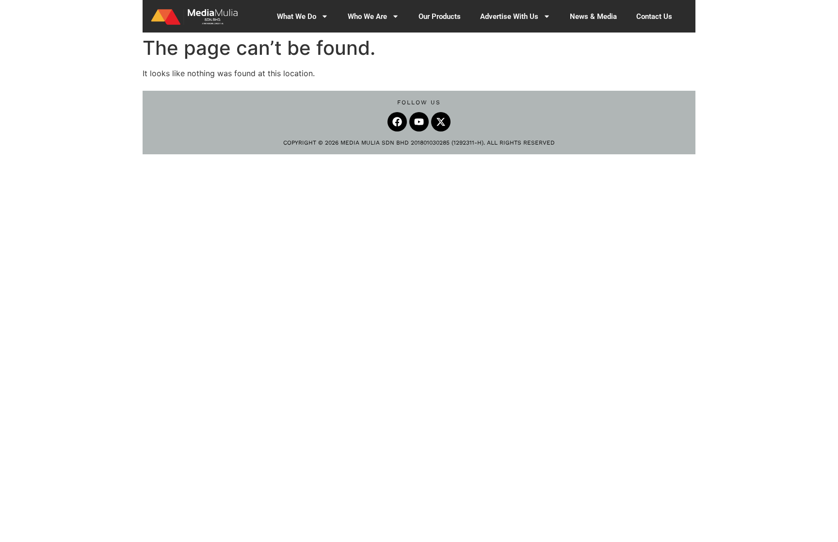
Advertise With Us (509, 16)
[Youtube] (419, 121)
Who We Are (367, 16)
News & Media (593, 16)
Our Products (440, 16)
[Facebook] (397, 121)
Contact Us (654, 16)
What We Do (296, 16)
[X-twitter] (441, 121)
